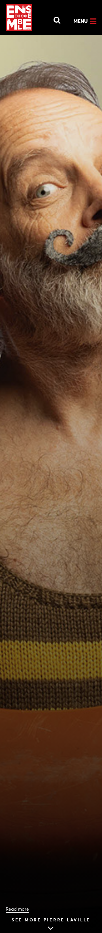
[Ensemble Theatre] (19, 17)
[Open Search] (53, 18)
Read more (17, 909)
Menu (80, 21)
